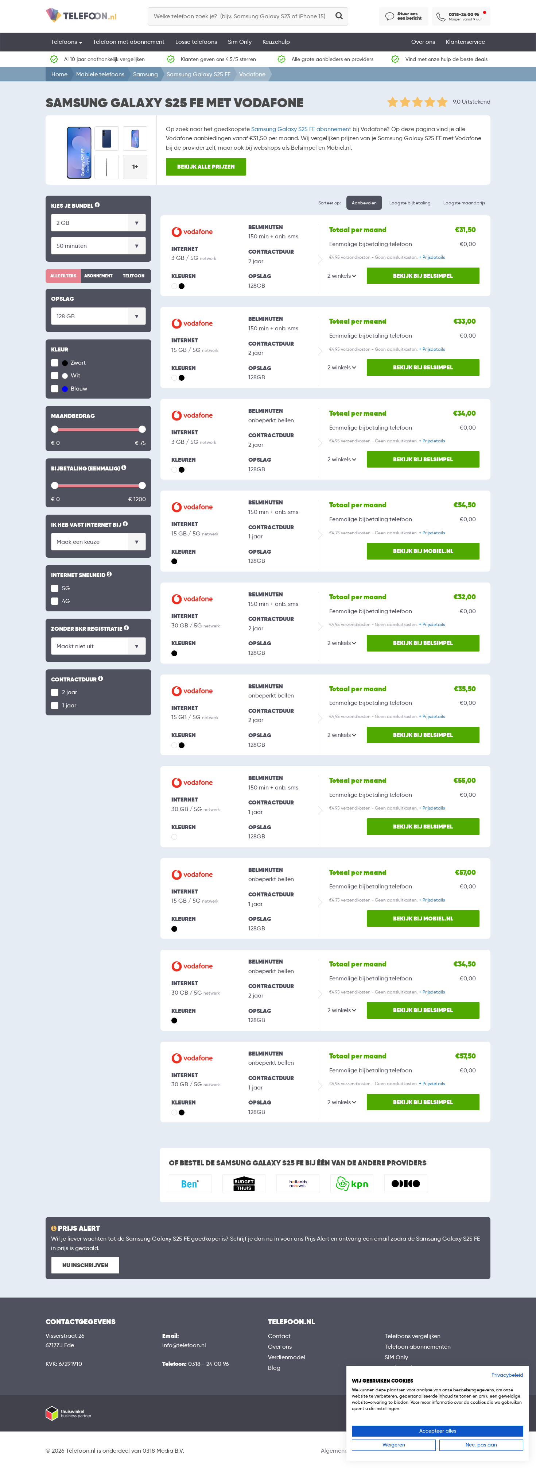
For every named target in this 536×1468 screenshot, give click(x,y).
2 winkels (339, 275)
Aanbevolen (364, 202)
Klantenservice (465, 41)
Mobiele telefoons (100, 74)
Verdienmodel (286, 1357)
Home (59, 74)
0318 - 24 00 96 (208, 1363)
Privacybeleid (507, 1375)
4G (66, 600)
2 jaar (69, 692)
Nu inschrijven (85, 1265)
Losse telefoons (196, 41)
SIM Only (396, 1357)
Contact (279, 1336)
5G (66, 588)
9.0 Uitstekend (471, 101)
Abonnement (98, 276)
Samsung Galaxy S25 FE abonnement (301, 129)
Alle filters (63, 276)
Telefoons (64, 41)
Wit (74, 375)
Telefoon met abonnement (128, 41)
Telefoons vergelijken (412, 1336)
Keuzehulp (276, 41)
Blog (274, 1367)
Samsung (145, 74)
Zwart (77, 362)
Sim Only (240, 41)
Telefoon (133, 276)
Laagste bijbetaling (410, 202)
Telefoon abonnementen (418, 1346)
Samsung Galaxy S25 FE (198, 74)
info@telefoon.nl (184, 1345)
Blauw (78, 388)
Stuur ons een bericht (409, 16)
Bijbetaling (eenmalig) (89, 469)
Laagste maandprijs (464, 202)
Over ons (423, 41)
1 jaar (69, 705)
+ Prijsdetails (432, 257)
